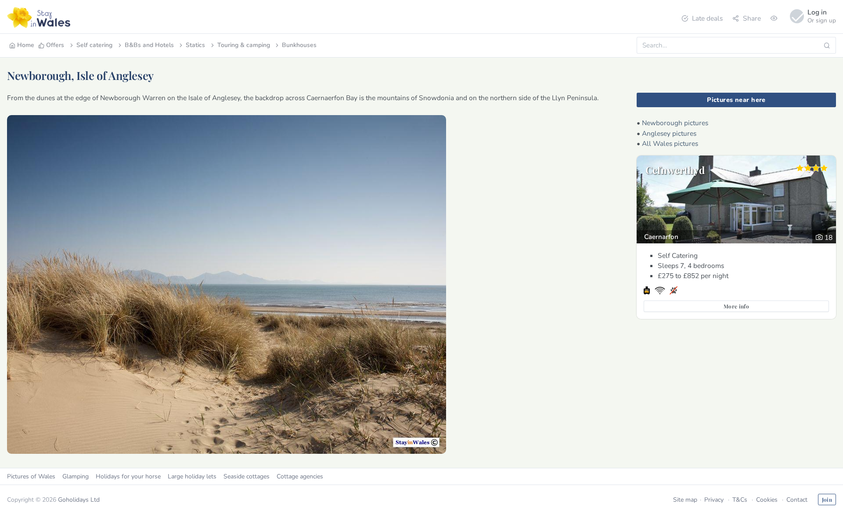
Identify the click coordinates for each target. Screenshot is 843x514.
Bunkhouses (299, 45)
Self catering (94, 45)
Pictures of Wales (31, 476)
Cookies (767, 500)
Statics (195, 45)
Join (827, 499)
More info (736, 306)
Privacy (714, 500)
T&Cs (739, 500)
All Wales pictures (670, 143)
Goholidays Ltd (79, 500)
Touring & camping (243, 45)
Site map (685, 500)
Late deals (707, 18)
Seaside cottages (246, 476)
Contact (796, 500)
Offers (55, 45)
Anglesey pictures (669, 133)
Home (25, 45)
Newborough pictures (675, 122)
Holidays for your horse (128, 476)
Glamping (75, 476)
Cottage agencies (300, 476)
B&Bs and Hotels (149, 45)
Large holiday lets (192, 476)
